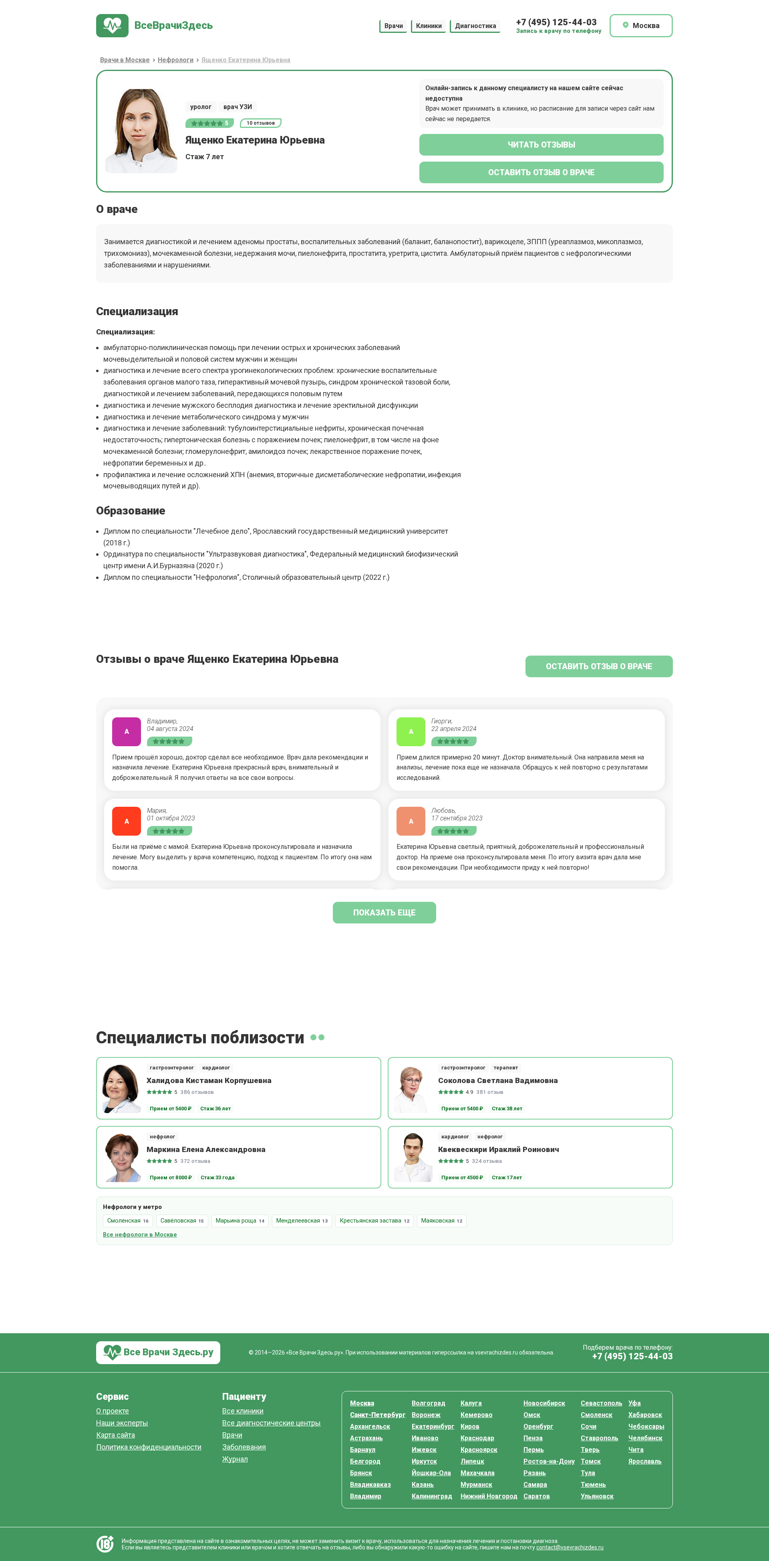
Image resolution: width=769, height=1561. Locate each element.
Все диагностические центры (271, 1423)
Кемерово (477, 1415)
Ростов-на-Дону (549, 1461)
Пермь (533, 1450)
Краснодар (477, 1438)
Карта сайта (115, 1435)
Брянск (361, 1473)
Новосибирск (544, 1403)
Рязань (534, 1473)
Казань (423, 1484)
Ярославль (645, 1461)
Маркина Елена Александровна (206, 1149)
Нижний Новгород (489, 1496)
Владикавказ (370, 1484)
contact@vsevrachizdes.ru (570, 1547)
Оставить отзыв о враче (541, 172)
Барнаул (362, 1450)
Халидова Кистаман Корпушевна (209, 1080)
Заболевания (244, 1447)
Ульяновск (597, 1496)
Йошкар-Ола (431, 1473)
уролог (201, 107)
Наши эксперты (122, 1423)
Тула (588, 1473)
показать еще (384, 912)
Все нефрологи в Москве (140, 1234)
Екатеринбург (433, 1426)
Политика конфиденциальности (148, 1447)
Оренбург (538, 1426)
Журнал (235, 1459)
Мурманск (476, 1484)
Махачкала (478, 1473)
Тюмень (593, 1484)
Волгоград (428, 1403)
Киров (470, 1426)
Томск (591, 1461)
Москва (362, 1403)
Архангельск (370, 1426)
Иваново (425, 1438)
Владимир (365, 1496)
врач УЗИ (237, 107)
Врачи (393, 26)
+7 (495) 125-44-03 (556, 22)
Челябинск (645, 1438)
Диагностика (475, 26)
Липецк (472, 1461)
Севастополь (601, 1403)
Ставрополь (599, 1438)
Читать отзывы (541, 145)
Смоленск (596, 1415)
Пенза (533, 1438)
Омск (531, 1415)
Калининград (432, 1496)
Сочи (588, 1426)
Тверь (590, 1450)
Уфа (634, 1403)
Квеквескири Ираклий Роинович (498, 1149)
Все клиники (243, 1411)
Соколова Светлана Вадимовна (498, 1080)
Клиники (429, 26)
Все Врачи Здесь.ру (167, 1352)
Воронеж (426, 1415)
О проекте (112, 1411)
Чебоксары (646, 1426)
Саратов (536, 1496)
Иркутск (424, 1461)
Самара (535, 1484)
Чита (636, 1450)
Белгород (365, 1461)
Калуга (471, 1403)
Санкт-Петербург (378, 1415)
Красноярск (479, 1450)
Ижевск (424, 1450)
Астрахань (366, 1438)
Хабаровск (645, 1415)
